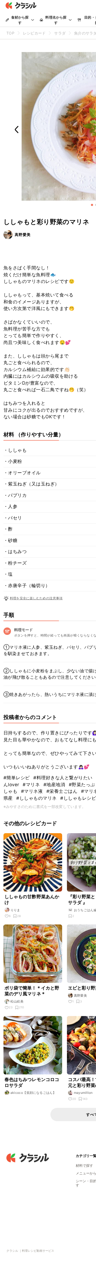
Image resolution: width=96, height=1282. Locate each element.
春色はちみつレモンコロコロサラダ (32, 1082)
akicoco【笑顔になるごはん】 (33, 1093)
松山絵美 (17, 1001)
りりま (15, 910)
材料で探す (84, 1165)
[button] (92, 205)
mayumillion (83, 1093)
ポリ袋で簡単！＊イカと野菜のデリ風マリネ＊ (32, 990)
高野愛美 (23, 234)
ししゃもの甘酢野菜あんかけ (32, 899)
